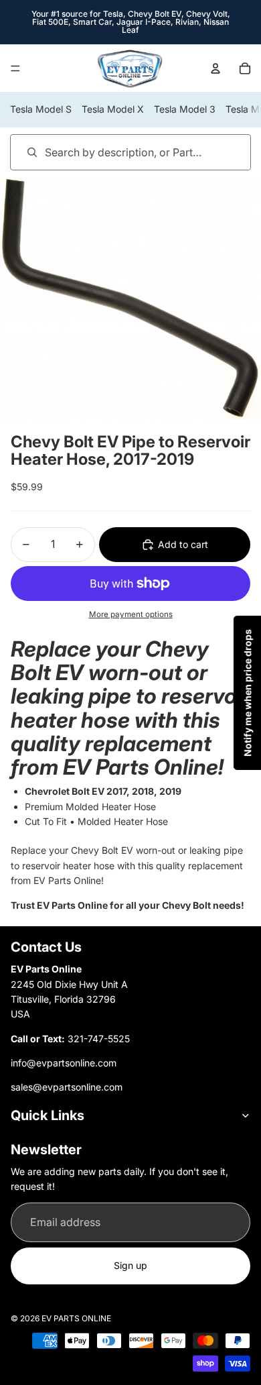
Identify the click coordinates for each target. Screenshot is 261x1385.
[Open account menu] (215, 68)
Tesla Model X (113, 109)
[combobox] (111, 152)
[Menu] (15, 68)
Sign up (130, 1265)
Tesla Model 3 (184, 109)
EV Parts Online (76, 1318)
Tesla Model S (41, 109)
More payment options (131, 614)
